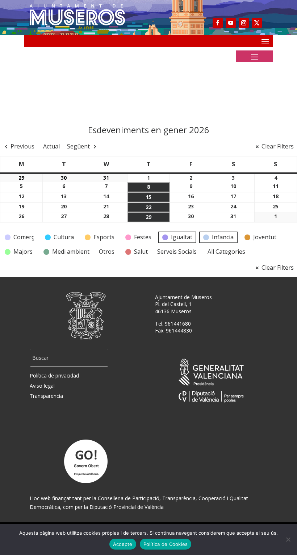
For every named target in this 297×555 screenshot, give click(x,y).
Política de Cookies (165, 544)
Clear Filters (278, 146)
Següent (78, 146)
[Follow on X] (257, 23)
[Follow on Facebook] (218, 23)
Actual (51, 146)
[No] (288, 539)
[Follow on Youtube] (231, 23)
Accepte (123, 544)
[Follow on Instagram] (244, 23)
